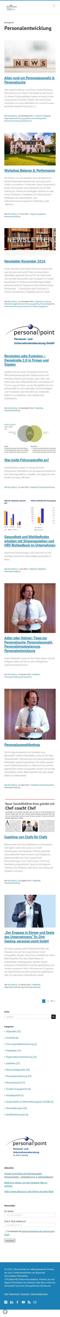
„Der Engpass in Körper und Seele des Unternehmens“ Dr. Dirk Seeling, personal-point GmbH (29, 936)
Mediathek (47, 116)
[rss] (29, 1302)
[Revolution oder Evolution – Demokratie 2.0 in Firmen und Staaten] (30, 334)
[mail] (34, 1302)
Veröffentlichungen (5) (17, 1114)
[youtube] (23, 1302)
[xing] (5, 1302)
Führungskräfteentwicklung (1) (21, 1044)
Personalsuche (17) (15, 1082)
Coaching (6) (12, 1037)
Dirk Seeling (12, 116)
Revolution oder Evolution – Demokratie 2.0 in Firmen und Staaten (26, 360)
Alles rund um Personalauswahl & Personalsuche (29, 80)
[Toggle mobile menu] (54, 5)
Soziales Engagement (40, 306)
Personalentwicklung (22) (18, 1076)
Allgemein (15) (13, 1031)
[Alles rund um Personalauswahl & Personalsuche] (30, 56)
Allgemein (34, 214)
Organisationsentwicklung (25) (21, 1056)
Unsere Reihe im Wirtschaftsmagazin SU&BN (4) (29, 1101)
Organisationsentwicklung (14, 118)
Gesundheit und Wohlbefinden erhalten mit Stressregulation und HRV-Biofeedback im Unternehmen (29, 541)
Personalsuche (26, 121)
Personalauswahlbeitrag (22, 744)
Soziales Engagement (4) (18, 1088)
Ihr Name (9, 1211)
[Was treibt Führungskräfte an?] (30, 438)
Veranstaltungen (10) (16, 1108)
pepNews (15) (13, 1063)
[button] (5, 1311)
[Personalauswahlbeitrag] (30, 714)
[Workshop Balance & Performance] (30, 149)
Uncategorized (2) (14, 1095)
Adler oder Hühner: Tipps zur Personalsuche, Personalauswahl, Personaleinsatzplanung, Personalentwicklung (28, 644)
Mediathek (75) (13, 1050)
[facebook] (17, 1302)
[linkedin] (11, 1302)
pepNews (27, 118)
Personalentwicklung (12, 121)
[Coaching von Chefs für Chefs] (30, 815)
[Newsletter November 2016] (30, 242)
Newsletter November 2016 (24, 261)
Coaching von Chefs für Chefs (25, 837)
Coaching (38, 116)
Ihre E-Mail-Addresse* (15, 1221)
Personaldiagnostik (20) (18, 1069)
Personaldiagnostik (39, 118)
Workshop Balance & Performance (29, 170)
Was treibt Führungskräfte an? (26, 460)
